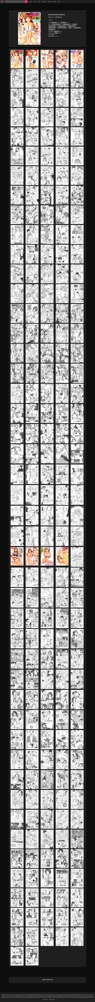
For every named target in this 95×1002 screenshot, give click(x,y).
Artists (38, 1)
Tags (35, 1)
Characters (44, 1)
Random (30, 1)
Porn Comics (45, 999)
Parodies (50, 1)
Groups (54, 1)
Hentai (59, 1)
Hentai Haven (52, 999)
